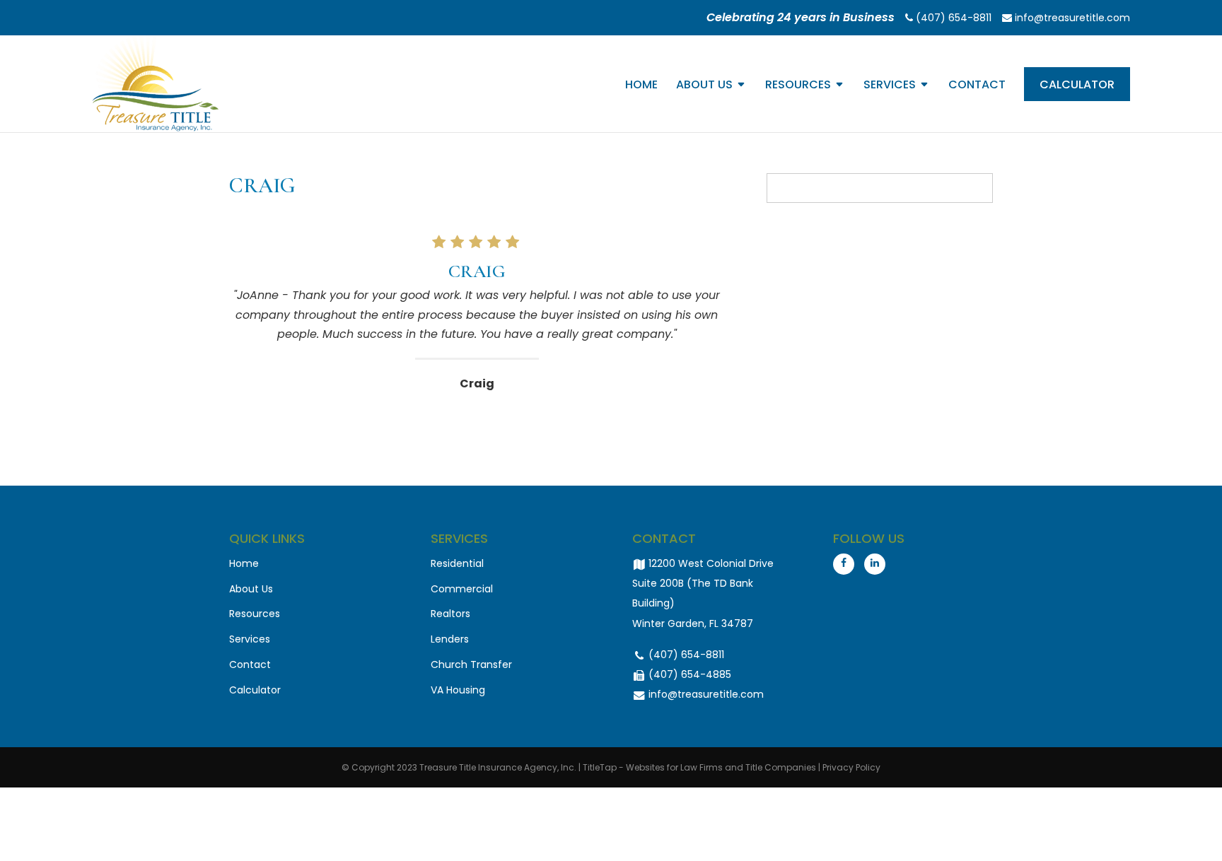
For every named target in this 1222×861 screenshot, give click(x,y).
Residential (457, 563)
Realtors (450, 614)
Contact (977, 86)
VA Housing (458, 690)
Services (889, 86)
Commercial (462, 589)
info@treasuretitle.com (1071, 18)
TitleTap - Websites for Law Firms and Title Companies (699, 767)
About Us (704, 86)
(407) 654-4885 (688, 674)
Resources (798, 86)
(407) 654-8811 (952, 18)
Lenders (450, 639)
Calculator (1077, 84)
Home (641, 86)
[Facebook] (843, 564)
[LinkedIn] (874, 564)
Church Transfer (471, 664)
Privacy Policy (851, 767)
